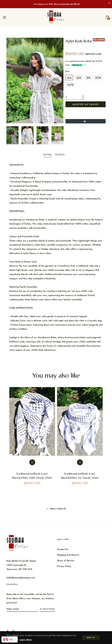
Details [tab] (47, 154)
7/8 (88, 77)
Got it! (91, 637)
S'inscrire (47, 608)
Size (67, 71)
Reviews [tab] (60, 154)
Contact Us (62, 549)
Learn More (26, 639)
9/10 (98, 77)
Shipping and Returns (68, 555)
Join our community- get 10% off (67, 4)
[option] (32, 438)
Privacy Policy (64, 566)
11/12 (70, 84)
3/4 (69, 77)
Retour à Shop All (57, 508)
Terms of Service (65, 560)
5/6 (79, 77)
